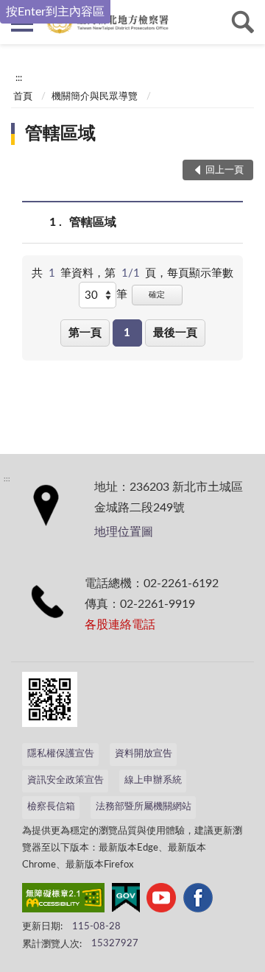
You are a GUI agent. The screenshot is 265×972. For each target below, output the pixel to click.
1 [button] (127, 332)
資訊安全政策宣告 (65, 780)
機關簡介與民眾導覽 (95, 97)
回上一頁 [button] (224, 170)
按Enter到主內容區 (55, 12)
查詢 (243, 22)
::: (18, 78)
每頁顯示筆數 (200, 273)
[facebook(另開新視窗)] (198, 900)
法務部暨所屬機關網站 (143, 807)
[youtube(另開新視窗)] (161, 900)
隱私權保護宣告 (60, 754)
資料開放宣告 (143, 754)
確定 (157, 295)
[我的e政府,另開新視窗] (126, 900)
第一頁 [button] (85, 332)
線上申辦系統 (153, 780)
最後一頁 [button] (175, 332)
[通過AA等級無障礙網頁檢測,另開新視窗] (63, 900)
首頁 (22, 97)
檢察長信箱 (51, 807)
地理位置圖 (123, 532)
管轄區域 (60, 134)
